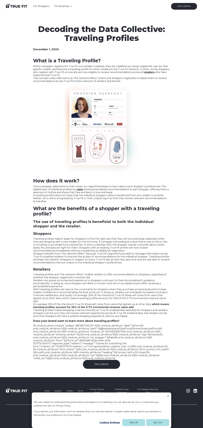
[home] (16, 6)
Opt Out (157, 422)
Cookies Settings (110, 422)
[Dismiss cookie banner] (168, 396)
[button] (63, 6)
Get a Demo (101, 364)
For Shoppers (41, 6)
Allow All (134, 422)
